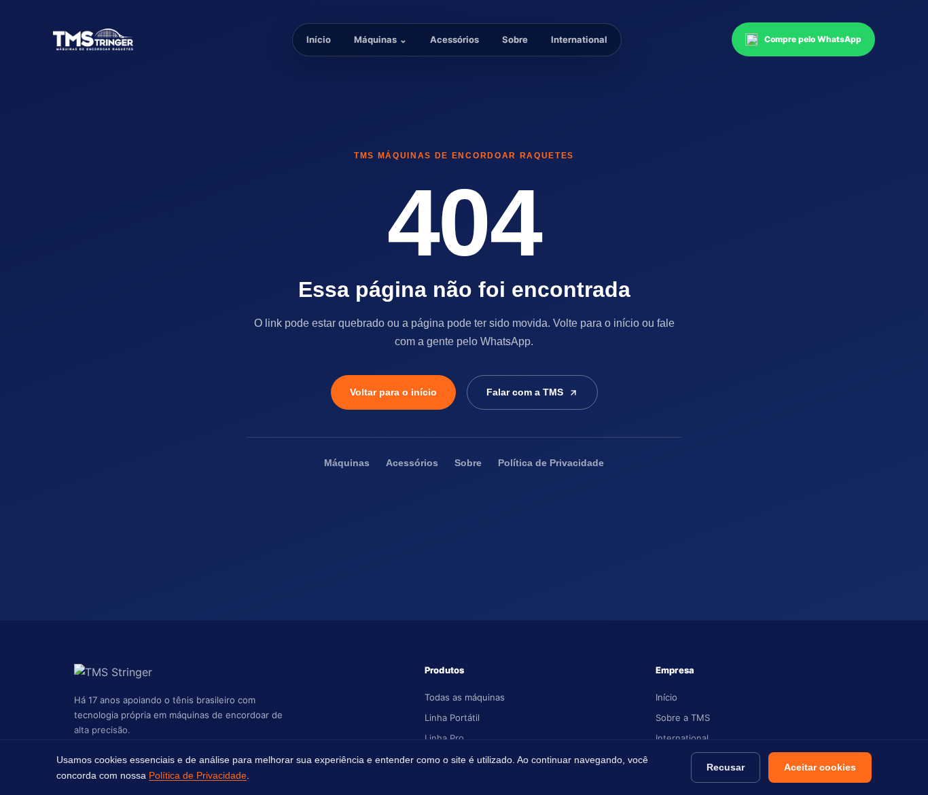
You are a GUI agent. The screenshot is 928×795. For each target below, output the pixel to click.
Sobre (515, 39)
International (579, 39)
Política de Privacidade (551, 463)
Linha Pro (444, 737)
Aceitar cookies (820, 767)
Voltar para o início (393, 392)
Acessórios (454, 39)
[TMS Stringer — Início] (117, 39)
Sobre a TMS (683, 717)
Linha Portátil (452, 717)
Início (318, 39)
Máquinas (380, 39)
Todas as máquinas (465, 697)
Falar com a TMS (524, 392)
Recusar (726, 767)
